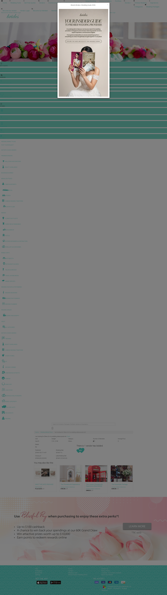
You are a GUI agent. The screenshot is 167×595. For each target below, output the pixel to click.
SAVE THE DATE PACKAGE (44, 484)
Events (70, 569)
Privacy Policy (105, 571)
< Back (68, 436)
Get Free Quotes (30, 3)
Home (5, 3)
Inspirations (154, 3)
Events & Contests (54, 3)
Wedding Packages (152, 7)
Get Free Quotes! (89, 12)
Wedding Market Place (47, 432)
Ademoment (38, 487)
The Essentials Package (120, 484)
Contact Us (104, 569)
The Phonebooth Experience (70, 484)
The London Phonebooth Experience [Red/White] (94, 485)
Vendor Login (25, 11)
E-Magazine (139, 7)
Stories (127, 3)
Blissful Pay (38, 573)
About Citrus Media (107, 575)
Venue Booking (90, 1)
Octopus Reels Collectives (68, 487)
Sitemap (37, 575)
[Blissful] (42, 582)
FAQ (36, 569)
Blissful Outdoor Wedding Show (77, 575)
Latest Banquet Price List (73, 3)
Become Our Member (40, 11)
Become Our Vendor (10, 11)
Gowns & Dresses (105, 1)
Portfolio (118, 1)
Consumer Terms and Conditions (111, 573)
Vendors (42, 3)
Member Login (56, 11)
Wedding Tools (15, 3)
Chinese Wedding (141, 3)
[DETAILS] (45, 473)
